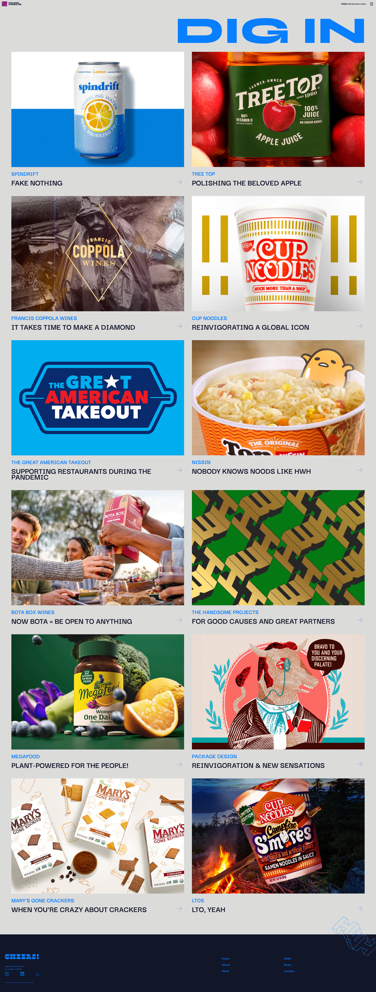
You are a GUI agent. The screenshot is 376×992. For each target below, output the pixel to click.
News (287, 964)
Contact (289, 970)
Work (225, 970)
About (226, 964)
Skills (287, 958)
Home (226, 958)
